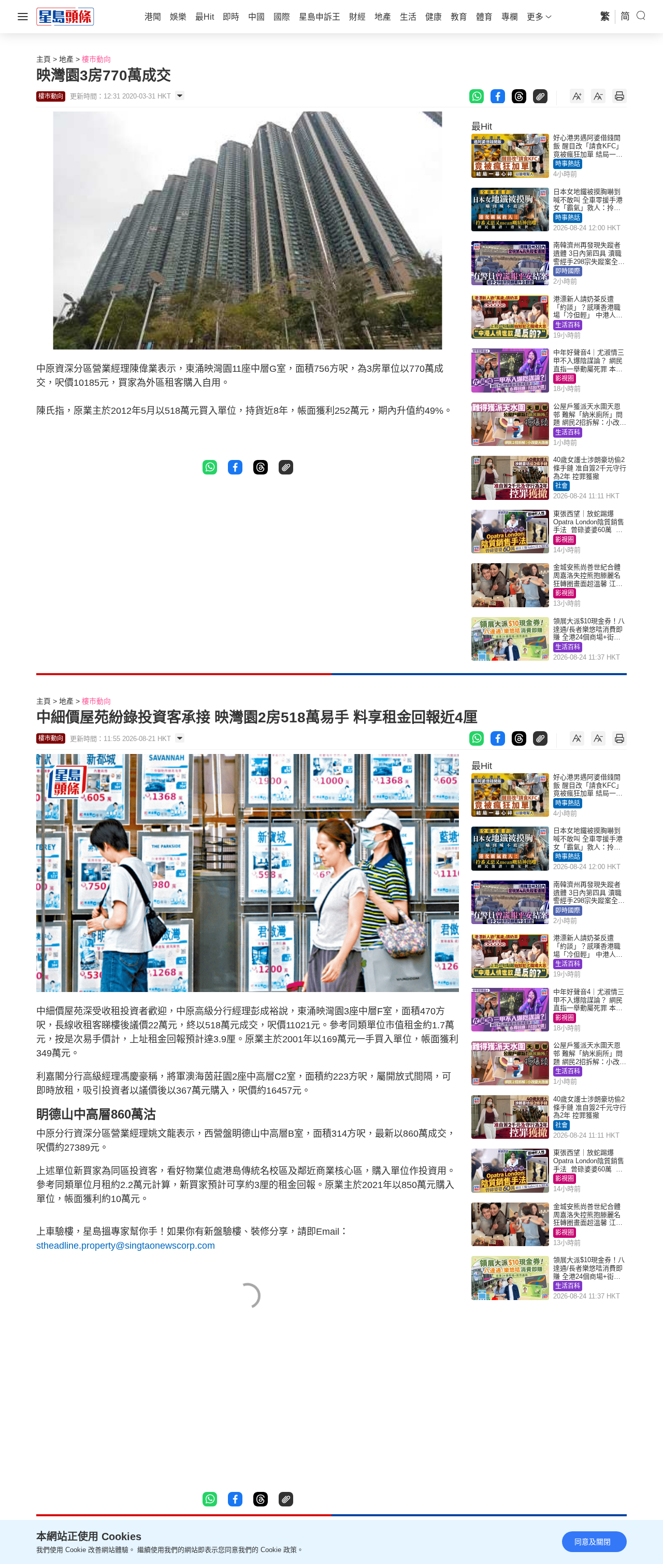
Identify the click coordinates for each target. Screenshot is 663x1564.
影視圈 (564, 378)
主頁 (43, 59)
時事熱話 (567, 164)
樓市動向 (96, 59)
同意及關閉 (592, 1542)
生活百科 (567, 325)
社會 (561, 486)
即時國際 (567, 271)
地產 (66, 59)
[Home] (65, 16)
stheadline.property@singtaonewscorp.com (125, 1245)
